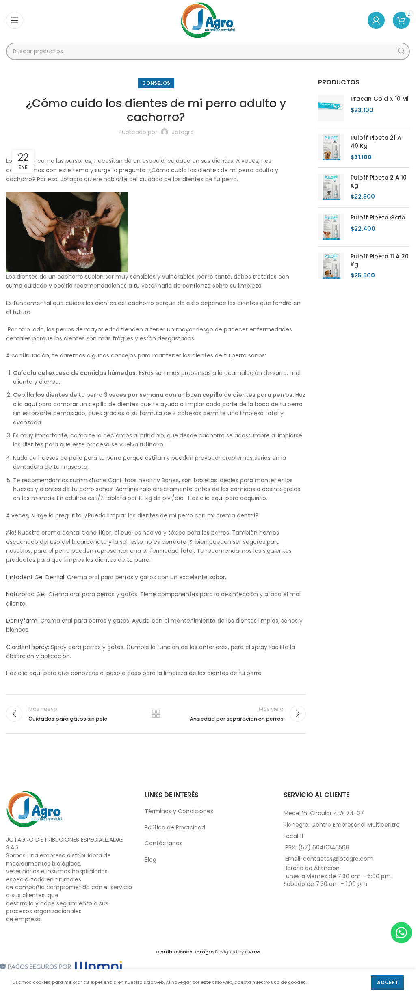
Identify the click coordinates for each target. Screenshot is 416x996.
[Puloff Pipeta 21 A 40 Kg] (331, 147)
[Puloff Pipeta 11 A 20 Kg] (331, 266)
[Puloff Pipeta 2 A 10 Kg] (331, 187)
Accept (387, 982)
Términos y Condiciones (179, 811)
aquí (31, 404)
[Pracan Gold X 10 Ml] (331, 108)
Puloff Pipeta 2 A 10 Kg (379, 182)
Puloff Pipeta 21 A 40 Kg (376, 142)
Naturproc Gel (26, 594)
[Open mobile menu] (14, 20)
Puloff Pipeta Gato (378, 217)
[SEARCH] (401, 51)
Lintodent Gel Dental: (36, 577)
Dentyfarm (21, 621)
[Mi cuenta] (376, 20)
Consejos (156, 83)
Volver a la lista (156, 714)
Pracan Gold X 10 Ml (380, 99)
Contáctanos (163, 843)
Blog (150, 859)
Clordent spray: (28, 647)
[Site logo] (208, 20)
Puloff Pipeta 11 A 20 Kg (380, 260)
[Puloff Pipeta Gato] (331, 227)
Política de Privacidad (175, 827)
